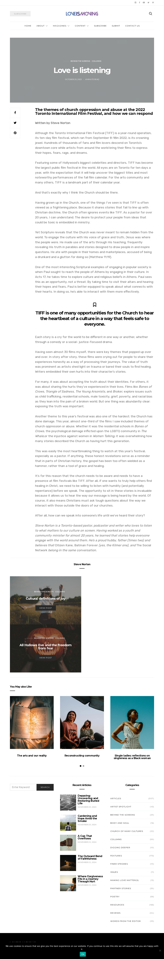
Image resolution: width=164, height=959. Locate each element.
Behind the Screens (80, 61)
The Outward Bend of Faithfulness (90, 857)
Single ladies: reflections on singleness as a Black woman (132, 757)
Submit (116, 26)
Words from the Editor (125, 921)
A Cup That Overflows (85, 837)
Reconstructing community (82, 755)
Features (116, 855)
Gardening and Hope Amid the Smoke (87, 818)
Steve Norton (82, 564)
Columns (96, 61)
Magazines (59, 26)
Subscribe (100, 26)
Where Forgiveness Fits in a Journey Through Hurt (90, 879)
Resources (117, 905)
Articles (115, 798)
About (41, 26)
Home (28, 26)
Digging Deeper (120, 847)
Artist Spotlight (120, 806)
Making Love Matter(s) (124, 880)
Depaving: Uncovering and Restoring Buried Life (88, 799)
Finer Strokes (119, 864)
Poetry (114, 896)
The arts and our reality (32, 755)
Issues (114, 872)
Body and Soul (119, 823)
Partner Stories (120, 888)
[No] (160, 950)
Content (80, 26)
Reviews (115, 913)
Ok (82, 954)
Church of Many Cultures (126, 831)
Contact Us (132, 26)
